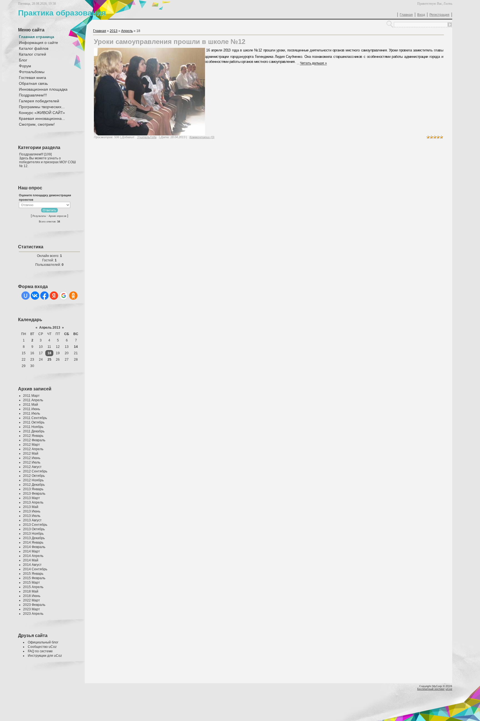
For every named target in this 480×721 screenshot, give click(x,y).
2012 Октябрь (34, 476)
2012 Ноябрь (33, 480)
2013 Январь (33, 489)
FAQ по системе (40, 651)
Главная (406, 15)
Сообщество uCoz (42, 647)
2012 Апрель (33, 449)
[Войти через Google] (63, 295)
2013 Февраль (34, 493)
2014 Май (30, 560)
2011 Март (31, 396)
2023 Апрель (33, 614)
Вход (421, 15)
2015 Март (31, 582)
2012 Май (30, 453)
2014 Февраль (34, 547)
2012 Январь (33, 436)
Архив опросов (57, 216)
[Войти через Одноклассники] (73, 295)
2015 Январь (33, 574)
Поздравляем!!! (31, 154)
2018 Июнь (31, 596)
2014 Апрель (33, 556)
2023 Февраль (34, 605)
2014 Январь (33, 542)
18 (49, 353)
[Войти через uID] (25, 295)
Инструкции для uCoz (45, 656)
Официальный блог (43, 642)
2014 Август (32, 565)
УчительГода (146, 137)
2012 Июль (31, 462)
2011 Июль (31, 413)
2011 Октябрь (33, 422)
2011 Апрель (33, 400)
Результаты (39, 216)
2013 (114, 31)
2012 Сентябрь (35, 471)
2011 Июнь (31, 409)
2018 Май (30, 591)
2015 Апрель (33, 587)
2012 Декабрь (34, 485)
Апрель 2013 (49, 327)
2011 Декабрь (33, 431)
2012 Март (31, 445)
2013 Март (31, 498)
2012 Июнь (31, 458)
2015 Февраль (34, 578)
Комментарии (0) (201, 137)
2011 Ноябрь (33, 427)
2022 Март (31, 600)
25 (49, 359)
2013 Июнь (31, 511)
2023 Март (31, 609)
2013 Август (32, 520)
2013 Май (30, 507)
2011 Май (30, 405)
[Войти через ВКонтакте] (35, 295)
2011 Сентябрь (35, 418)
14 (76, 347)
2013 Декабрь (34, 538)
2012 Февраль (34, 440)
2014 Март (31, 551)
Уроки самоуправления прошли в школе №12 (169, 41)
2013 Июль (31, 516)
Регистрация (439, 15)
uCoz (449, 688)
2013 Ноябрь (33, 534)
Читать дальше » (313, 63)
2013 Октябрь (34, 529)
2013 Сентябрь (35, 525)
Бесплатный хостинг (431, 688)
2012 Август (32, 467)
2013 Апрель (33, 502)
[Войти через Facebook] (44, 295)
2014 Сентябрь (35, 569)
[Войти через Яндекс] (54, 295)
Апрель (127, 31)
